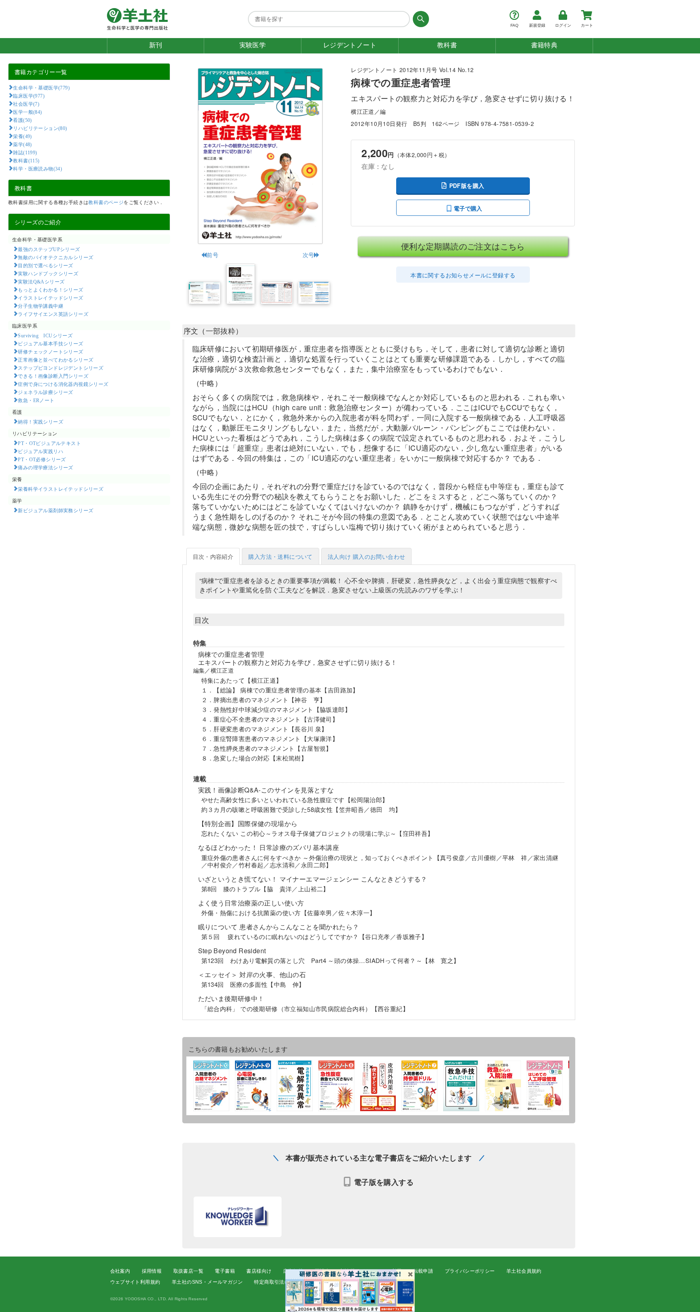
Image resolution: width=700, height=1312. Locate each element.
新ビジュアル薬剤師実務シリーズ (55, 510)
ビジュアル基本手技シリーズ (50, 343)
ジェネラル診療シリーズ (45, 392)
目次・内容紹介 (213, 556)
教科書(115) (26, 160)
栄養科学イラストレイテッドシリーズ (60, 488)
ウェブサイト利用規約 (135, 1282)
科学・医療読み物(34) (37, 168)
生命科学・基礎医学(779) (41, 87)
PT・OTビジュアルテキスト (49, 443)
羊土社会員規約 (524, 1271)
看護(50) (22, 119)
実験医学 (252, 45)
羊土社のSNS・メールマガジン (207, 1282)
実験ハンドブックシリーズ (48, 273)
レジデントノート (349, 45)
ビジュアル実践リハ (40, 451)
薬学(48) (22, 144)
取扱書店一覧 (188, 1271)
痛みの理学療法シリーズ (45, 467)
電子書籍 (225, 1271)
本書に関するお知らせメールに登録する (462, 275)
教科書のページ (106, 201)
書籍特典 (544, 45)
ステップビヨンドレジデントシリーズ (60, 367)
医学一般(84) (27, 111)
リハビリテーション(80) (40, 128)
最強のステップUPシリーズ (49, 249)
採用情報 (152, 1271)
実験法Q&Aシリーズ (41, 281)
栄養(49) (22, 136)
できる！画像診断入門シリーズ (53, 375)
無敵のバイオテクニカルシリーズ (55, 257)
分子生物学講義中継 (40, 305)
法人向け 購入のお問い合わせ (366, 556)
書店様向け (258, 1271)
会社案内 (120, 1271)
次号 (308, 255)
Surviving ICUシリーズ (45, 335)
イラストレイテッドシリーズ (50, 297)
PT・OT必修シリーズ (42, 459)
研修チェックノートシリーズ (50, 351)
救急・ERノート (36, 400)
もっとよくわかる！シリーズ (50, 289)
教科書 (447, 45)
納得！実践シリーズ (40, 421)
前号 (212, 255)
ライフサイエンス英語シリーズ (53, 313)
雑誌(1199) (25, 152)
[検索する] (419, 19)
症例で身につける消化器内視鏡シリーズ (63, 383)
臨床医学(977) (29, 95)
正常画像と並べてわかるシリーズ (55, 359)
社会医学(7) (26, 103)
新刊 (155, 45)
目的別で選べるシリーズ (45, 265)
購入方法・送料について (280, 556)
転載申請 (423, 1271)
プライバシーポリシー (470, 1271)
